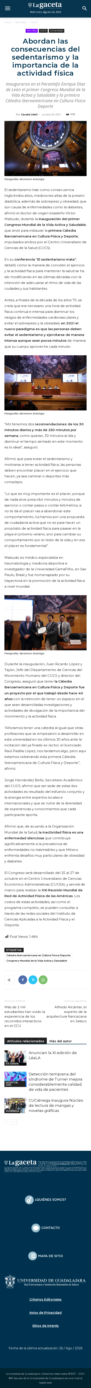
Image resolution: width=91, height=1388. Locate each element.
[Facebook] (22, 979)
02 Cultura (12, 1063)
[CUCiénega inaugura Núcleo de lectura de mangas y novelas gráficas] (15, 1105)
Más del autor (60, 1041)
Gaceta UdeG (29, 114)
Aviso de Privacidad (45, 1313)
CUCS (34, 22)
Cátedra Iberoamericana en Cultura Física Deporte (38, 955)
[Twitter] (32, 979)
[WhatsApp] (43, 979)
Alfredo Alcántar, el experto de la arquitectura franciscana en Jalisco (66, 1014)
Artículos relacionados (25, 1041)
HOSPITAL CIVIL (12, 1083)
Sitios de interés (45, 1326)
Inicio (7, 22)
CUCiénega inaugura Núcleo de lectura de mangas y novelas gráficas (56, 1105)
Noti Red (20, 22)
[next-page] (14, 1122)
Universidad (56, 30)
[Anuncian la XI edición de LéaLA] (15, 1058)
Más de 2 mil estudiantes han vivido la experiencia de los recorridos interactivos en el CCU (24, 1016)
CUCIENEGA (12, 1111)
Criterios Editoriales (45, 1300)
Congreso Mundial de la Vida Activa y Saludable (36, 960)
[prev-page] (7, 1122)
